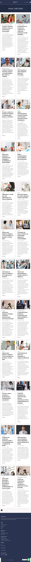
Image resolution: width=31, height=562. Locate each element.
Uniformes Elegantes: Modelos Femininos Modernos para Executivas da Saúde (7, 315)
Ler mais (19, 54)
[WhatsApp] (4, 555)
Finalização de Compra (4, 533)
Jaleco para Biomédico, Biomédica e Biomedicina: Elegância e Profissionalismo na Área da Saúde (7, 483)
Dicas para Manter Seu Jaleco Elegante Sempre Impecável (23, 196)
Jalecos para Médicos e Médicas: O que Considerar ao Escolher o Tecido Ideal (7, 235)
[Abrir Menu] (1, 2)
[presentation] (8, 18)
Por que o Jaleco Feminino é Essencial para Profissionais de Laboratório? (6, 397)
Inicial (2, 523)
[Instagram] (2, 555)
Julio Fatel (19, 36)
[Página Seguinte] (7, 510)
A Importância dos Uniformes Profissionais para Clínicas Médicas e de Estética (22, 315)
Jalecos (18, 68)
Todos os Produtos (4, 524)
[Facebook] (6, 555)
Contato (2, 527)
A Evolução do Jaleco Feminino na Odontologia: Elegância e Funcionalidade (22, 235)
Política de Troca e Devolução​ (5, 540)
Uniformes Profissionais (5, 68)
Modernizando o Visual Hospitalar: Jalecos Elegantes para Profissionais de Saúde (23, 440)
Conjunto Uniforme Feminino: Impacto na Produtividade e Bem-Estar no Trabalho (7, 73)
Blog (1, 528)
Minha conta (3, 534)
